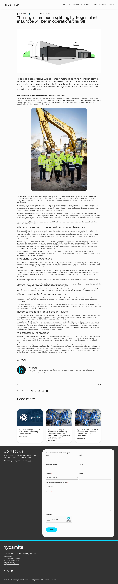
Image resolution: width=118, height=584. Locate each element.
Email (81, 455)
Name (48, 455)
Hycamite (102, 4)
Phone (81, 473)
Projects (86, 4)
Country (49, 473)
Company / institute (52, 464)
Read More (23, 436)
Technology (77, 4)
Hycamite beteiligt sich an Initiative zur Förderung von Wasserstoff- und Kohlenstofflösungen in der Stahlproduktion (59, 434)
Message (49, 491)
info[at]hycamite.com (11, 564)
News (95, 4)
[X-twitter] (8, 571)
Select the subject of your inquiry (57, 482)
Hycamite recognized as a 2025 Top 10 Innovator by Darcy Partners (29, 432)
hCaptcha (49, 514)
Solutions (66, 4)
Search (111, 4)
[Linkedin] (5, 571)
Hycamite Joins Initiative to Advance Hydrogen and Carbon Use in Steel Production (87, 433)
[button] (32, 391)
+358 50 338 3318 (9, 562)
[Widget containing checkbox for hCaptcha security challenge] (59, 519)
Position (82, 464)
